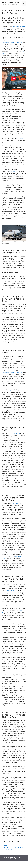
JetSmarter (8, 391)
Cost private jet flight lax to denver (12, 42)
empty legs (16, 433)
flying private (20, 138)
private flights (13, 171)
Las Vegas (16, 503)
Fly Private (7, 845)
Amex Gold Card (9, 590)
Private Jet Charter (10, 3)
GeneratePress (14, 858)
